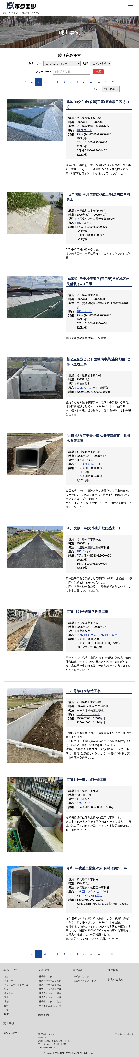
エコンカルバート (87, 387)
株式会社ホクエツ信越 (50, 997)
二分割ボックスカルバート (93, 891)
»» (112, 81)
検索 (98, 71)
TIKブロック (84, 130)
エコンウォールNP (88, 714)
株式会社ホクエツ (48, 976)
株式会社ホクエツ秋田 (50, 985)
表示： (97, 89)
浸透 (6, 1006)
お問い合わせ (116, 979)
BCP (6, 1014)
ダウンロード (11, 1032)
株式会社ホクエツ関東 (50, 993)
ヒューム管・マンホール (16, 985)
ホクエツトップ (10, 12)
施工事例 (26, 12)
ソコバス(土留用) (108, 635)
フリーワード (43, 71)
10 (90, 81)
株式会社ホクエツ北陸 (50, 1001)
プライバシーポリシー (125, 1034)
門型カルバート (86, 803)
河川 (6, 997)
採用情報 (113, 970)
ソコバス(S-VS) (86, 635)
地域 (85, 63)
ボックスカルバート (89, 464)
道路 (6, 976)
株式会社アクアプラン (85, 980)
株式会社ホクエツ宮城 (50, 989)
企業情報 (43, 970)
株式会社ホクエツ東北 (50, 980)
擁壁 (6, 989)
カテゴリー (35, 63)
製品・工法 (10, 970)
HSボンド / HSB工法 (89, 895)
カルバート (9, 980)
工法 (6, 1010)
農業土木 (8, 993)
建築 (6, 1001)
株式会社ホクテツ (82, 976)
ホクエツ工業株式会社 (50, 1006)
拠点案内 (43, 1014)
